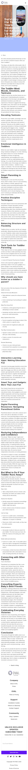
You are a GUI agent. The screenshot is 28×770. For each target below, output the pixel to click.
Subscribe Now (14, 752)
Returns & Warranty (14, 705)
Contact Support (14, 708)
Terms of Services (14, 768)
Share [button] (4, 55)
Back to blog (15, 665)
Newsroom (14, 719)
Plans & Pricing (14, 694)
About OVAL (14, 683)
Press (14, 686)
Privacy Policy (14, 765)
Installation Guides (14, 703)
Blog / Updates (14, 716)
